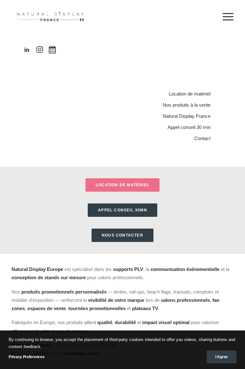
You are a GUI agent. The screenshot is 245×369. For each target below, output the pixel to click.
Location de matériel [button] (122, 185)
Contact (202, 138)
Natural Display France (187, 116)
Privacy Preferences (26, 357)
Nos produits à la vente (187, 105)
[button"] (27, 51)
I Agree (221, 357)
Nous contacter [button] (122, 235)
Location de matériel (190, 93)
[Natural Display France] (51, 17)
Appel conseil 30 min (189, 127)
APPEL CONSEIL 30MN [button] (122, 210)
